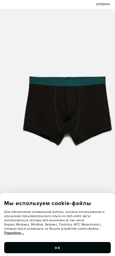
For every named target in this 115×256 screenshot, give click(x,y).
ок (57, 247)
